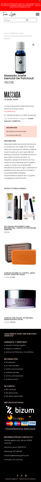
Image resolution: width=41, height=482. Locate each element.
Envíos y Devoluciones (15, 376)
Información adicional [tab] (16, 131)
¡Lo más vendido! (12, 366)
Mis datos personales (14, 396)
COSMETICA (13, 33)
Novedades (10, 362)
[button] (33, 45)
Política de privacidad (14, 369)
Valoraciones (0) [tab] (13, 135)
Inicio (6, 33)
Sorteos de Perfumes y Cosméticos (19, 352)
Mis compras (11, 389)
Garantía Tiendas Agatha (16, 345)
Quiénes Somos (12, 379)
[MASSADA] (12, 96)
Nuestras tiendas (12, 372)
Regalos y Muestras (13, 349)
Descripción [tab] (11, 128)
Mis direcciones (12, 393)
